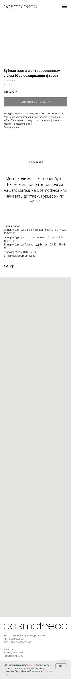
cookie (32, 665)
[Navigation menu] (64, 6)
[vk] (6, 266)
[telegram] (11, 266)
